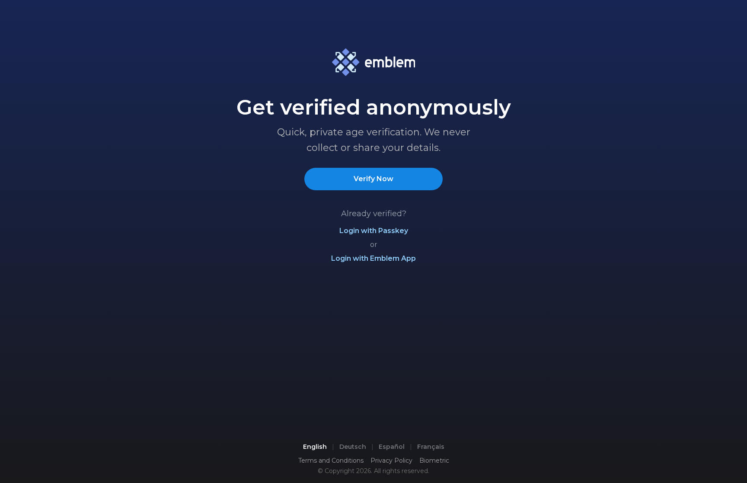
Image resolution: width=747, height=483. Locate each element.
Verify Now (373, 179)
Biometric (434, 460)
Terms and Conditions (331, 460)
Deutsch (352, 447)
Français (430, 447)
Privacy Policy (391, 460)
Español (392, 447)
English (315, 447)
